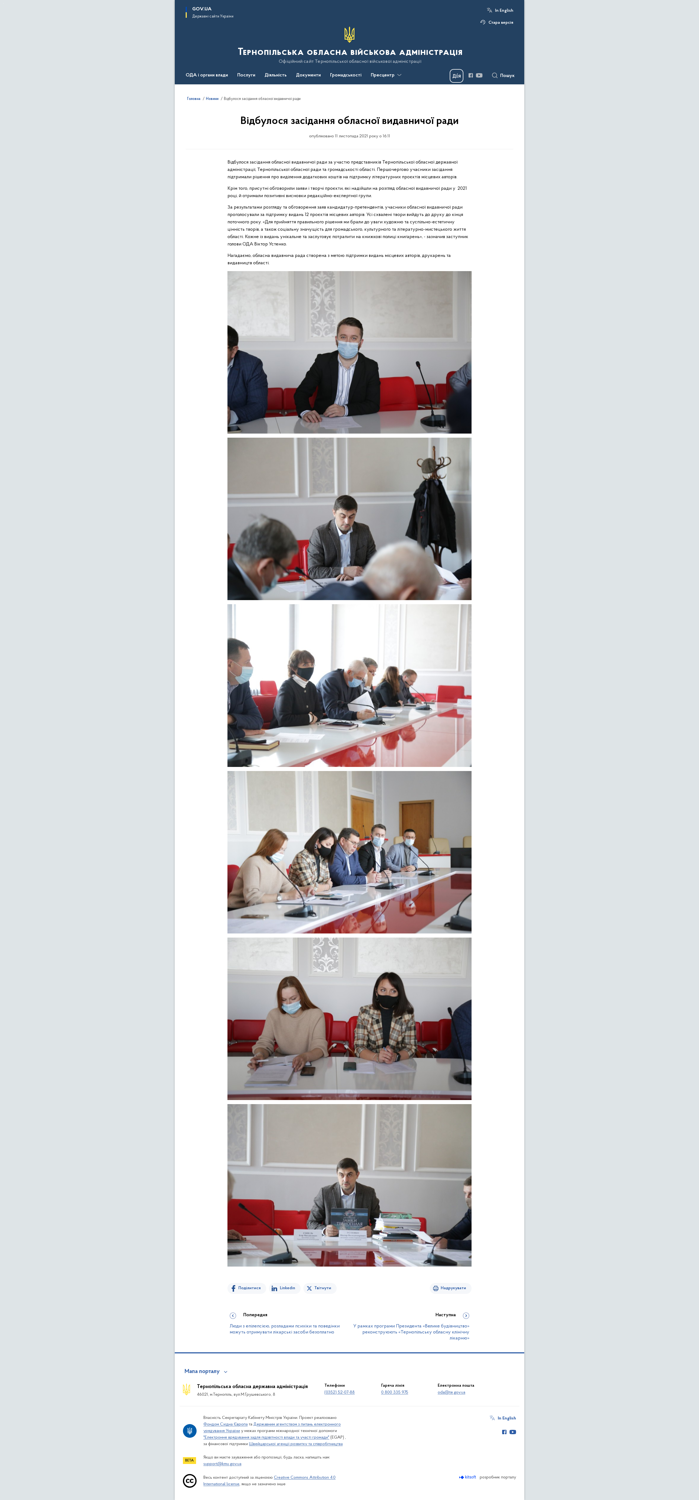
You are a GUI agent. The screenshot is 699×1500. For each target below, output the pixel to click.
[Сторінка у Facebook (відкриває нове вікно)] (470, 75)
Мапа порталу (202, 1372)
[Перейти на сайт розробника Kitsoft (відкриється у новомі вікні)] (468, 1477)
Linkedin (287, 1288)
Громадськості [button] (346, 75)
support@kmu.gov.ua (222, 1464)
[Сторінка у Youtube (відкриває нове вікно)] (479, 75)
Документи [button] (308, 75)
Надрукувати (453, 1288)
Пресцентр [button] (383, 75)
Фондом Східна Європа (225, 1424)
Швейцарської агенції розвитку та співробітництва (296, 1444)
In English (504, 10)
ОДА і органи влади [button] (207, 75)
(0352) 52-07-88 (339, 1392)
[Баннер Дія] (456, 76)
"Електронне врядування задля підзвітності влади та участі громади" (266, 1437)
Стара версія (500, 22)
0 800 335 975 (394, 1392)
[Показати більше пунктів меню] (399, 75)
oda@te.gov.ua (451, 1392)
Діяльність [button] (276, 75)
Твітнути (322, 1288)
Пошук (507, 75)
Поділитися (249, 1288)
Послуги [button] (246, 75)
